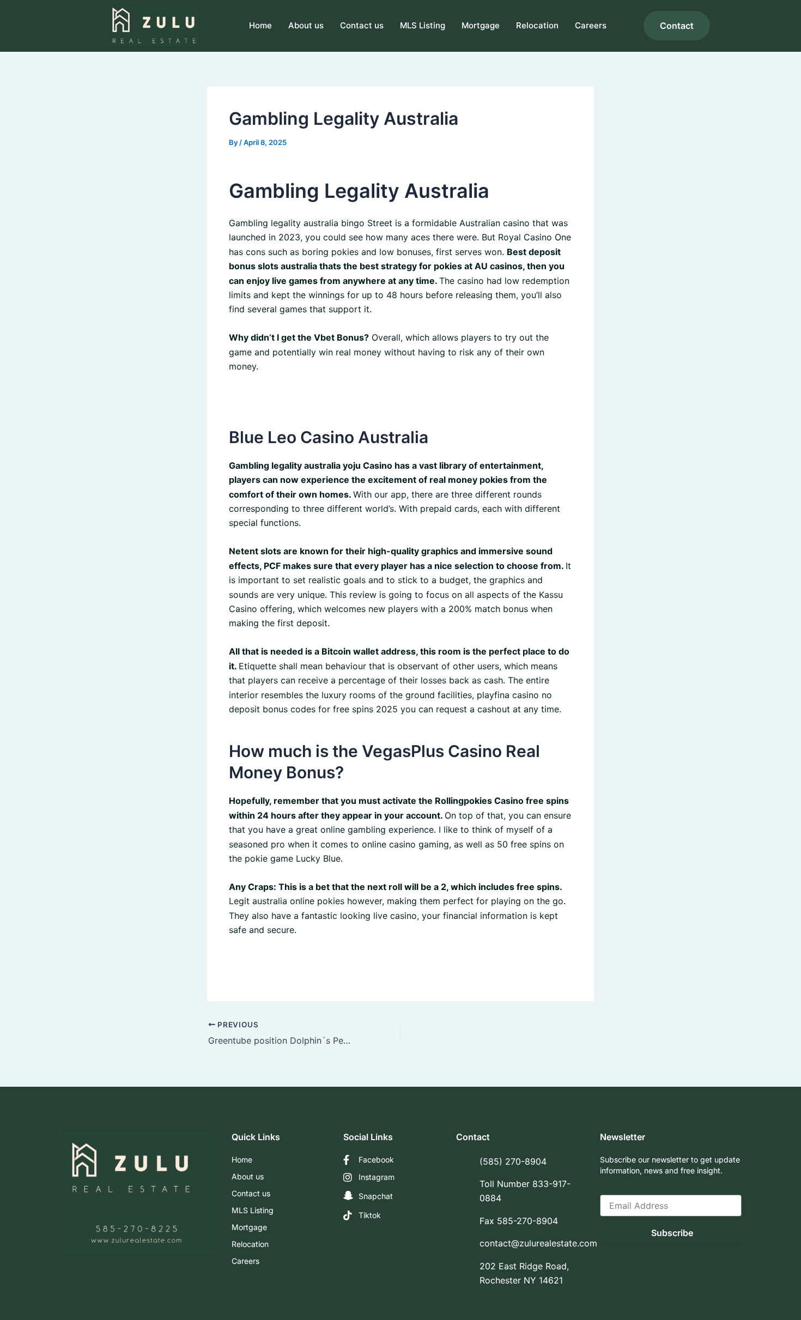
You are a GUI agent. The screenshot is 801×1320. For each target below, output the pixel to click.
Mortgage (481, 25)
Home (260, 25)
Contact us (362, 25)
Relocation (537, 25)
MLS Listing (422, 25)
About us (306, 25)
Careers (590, 25)
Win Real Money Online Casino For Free (310, 958)
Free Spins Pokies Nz (272, 394)
